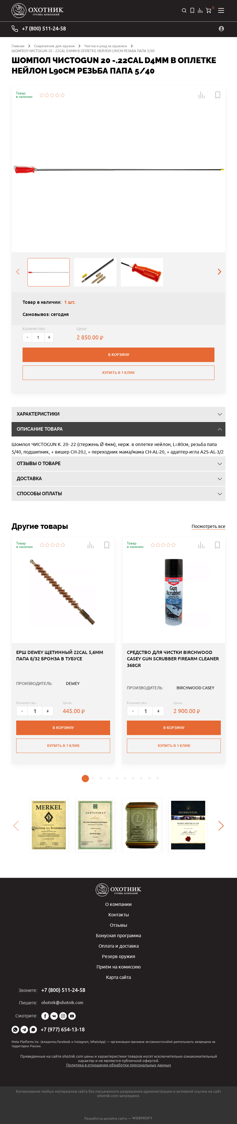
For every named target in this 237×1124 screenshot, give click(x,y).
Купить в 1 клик (118, 372)
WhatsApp (15, 1029)
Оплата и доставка (119, 945)
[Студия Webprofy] (142, 1118)
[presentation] (17, 272)
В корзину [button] (63, 727)
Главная (18, 46)
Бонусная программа (118, 935)
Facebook (45, 1016)
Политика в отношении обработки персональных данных (118, 1065)
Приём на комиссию (119, 966)
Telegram (24, 1029)
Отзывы (118, 925)
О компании (118, 904)
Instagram (63, 1016)
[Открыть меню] (221, 10)
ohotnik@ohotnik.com (62, 1002)
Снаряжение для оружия (54, 46)
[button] (201, 95)
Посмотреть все (208, 526)
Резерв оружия (118, 956)
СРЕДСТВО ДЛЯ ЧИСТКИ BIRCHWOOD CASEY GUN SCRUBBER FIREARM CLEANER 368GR (173, 658)
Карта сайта (118, 977)
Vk (54, 1016)
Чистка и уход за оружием (105, 46)
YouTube (72, 1016)
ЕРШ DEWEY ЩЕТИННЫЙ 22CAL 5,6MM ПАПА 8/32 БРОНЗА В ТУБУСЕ (59, 655)
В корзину (118, 354)
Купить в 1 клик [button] (63, 745)
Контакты (118, 914)
